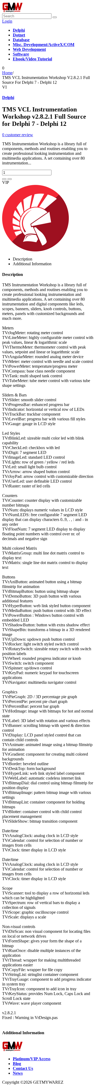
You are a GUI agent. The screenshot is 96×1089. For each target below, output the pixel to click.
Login (7, 21)
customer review (17, 134)
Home (7, 73)
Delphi (8, 97)
